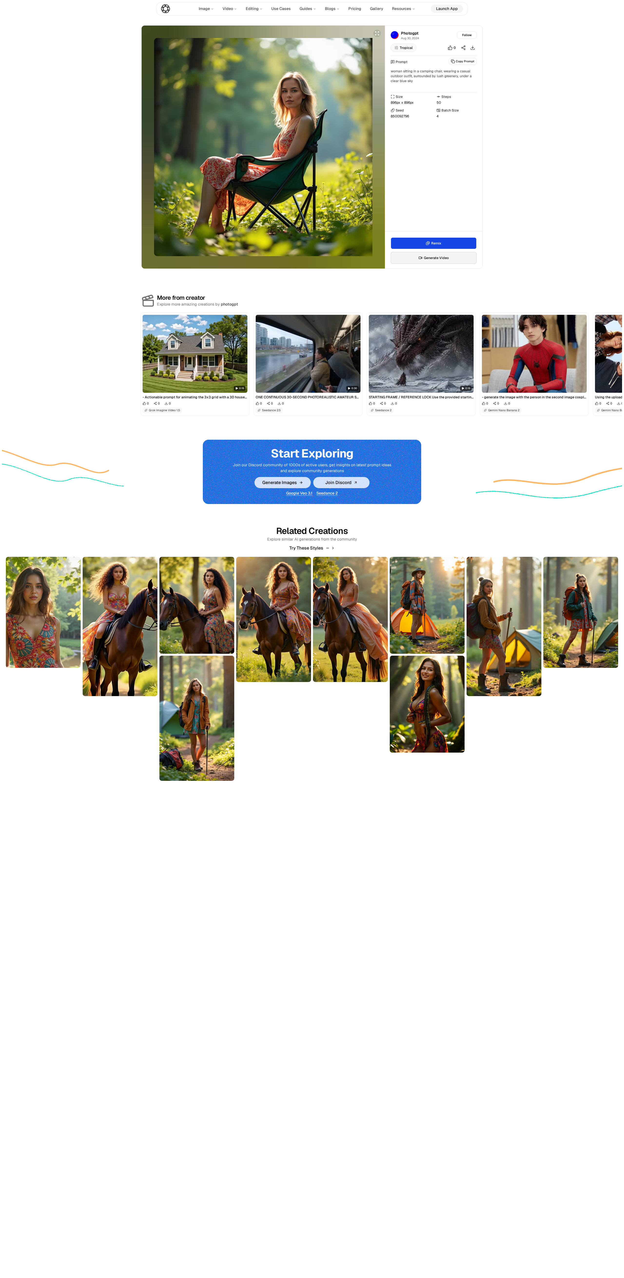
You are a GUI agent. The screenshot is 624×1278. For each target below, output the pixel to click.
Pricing (354, 8)
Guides (306, 8)
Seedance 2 (327, 493)
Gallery (376, 8)
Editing (252, 8)
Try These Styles (306, 548)
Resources (401, 8)
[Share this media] (463, 48)
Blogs (330, 8)
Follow (467, 35)
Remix (436, 243)
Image (204, 8)
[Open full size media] (377, 33)
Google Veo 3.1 (299, 493)
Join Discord (338, 482)
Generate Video (436, 258)
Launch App (447, 8)
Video (228, 8)
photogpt (229, 304)
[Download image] (473, 48)
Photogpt (410, 33)
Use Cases (281, 8)
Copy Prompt (465, 61)
